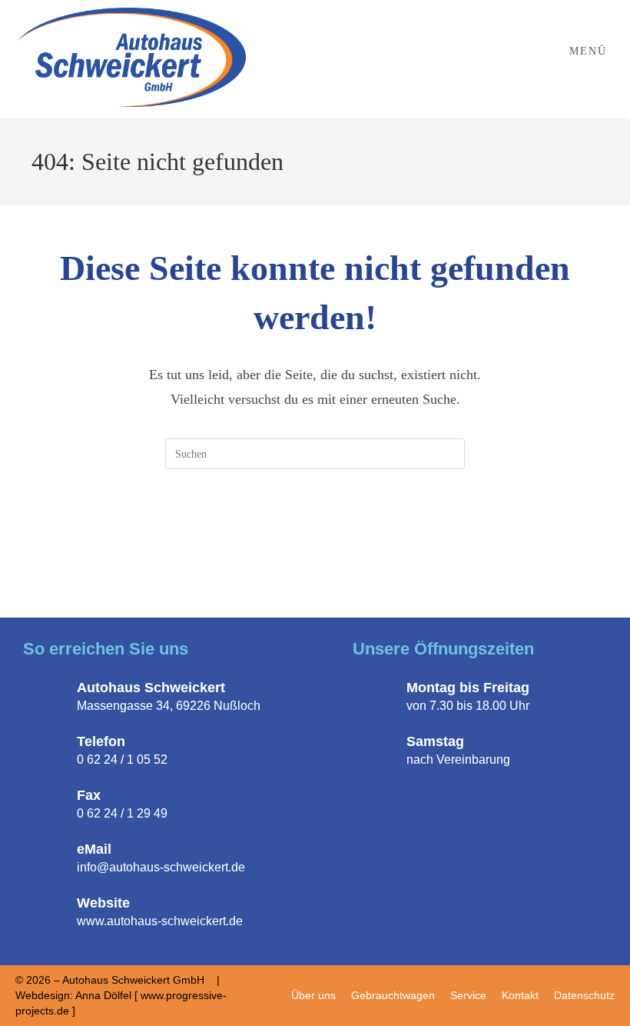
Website (103, 903)
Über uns (313, 995)
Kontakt (520, 995)
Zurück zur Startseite (315, 532)
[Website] (46, 911)
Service (468, 995)
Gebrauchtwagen (393, 995)
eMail (94, 849)
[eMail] (46, 857)
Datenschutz (584, 995)
